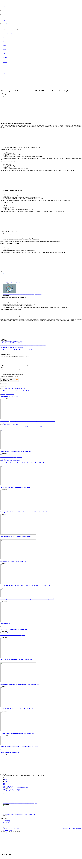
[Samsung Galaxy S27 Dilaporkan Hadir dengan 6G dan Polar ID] (18, 449)
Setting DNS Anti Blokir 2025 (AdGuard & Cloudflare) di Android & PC (17, 787)
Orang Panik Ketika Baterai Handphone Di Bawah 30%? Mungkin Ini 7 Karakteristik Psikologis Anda (26, 585)
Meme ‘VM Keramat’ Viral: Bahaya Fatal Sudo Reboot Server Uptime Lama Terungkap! (20, 803)
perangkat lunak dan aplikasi (49, 828)
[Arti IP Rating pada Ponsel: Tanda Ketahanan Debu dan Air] (18, 485)
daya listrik (11, 828)
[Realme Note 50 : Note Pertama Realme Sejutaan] (4, 632)
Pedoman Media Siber (7, 824)
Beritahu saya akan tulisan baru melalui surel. (10, 376)
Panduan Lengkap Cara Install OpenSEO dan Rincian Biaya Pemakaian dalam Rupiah (19, 814)
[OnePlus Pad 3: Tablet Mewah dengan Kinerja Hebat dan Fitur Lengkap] (18, 706)
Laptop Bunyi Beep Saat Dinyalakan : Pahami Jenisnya (14, 629)
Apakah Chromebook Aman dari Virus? (10, 752)
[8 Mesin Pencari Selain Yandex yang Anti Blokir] (12, 789)
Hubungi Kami (6, 822)
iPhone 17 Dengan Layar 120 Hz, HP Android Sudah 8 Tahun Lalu (17, 733)
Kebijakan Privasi (6, 820)
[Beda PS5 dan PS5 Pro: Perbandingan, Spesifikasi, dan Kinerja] (12, 388)
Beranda (2, 87)
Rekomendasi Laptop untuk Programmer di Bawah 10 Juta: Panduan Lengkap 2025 (21, 426)
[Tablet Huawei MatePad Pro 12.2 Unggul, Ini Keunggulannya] (18, 534)
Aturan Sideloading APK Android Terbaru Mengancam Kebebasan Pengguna (17, 282)
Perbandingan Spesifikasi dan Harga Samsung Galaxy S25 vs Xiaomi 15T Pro (19, 684)
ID (7, 826)
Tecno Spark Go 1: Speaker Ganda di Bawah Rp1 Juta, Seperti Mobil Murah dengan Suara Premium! (25, 512)
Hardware (5, 41)
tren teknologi (8, 830)
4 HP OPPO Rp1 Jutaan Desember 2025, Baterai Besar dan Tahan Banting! (19, 746)
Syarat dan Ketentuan (7, 821)
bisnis (7, 828)
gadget (23, 828)
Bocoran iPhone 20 (5, 623)
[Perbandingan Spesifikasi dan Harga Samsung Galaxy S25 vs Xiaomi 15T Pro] (18, 681)
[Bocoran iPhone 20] (18, 621)
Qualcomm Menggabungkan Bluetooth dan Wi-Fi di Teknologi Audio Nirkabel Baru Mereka (23, 462)
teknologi (71, 828)
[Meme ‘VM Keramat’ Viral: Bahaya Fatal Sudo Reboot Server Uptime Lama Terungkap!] (9, 802)
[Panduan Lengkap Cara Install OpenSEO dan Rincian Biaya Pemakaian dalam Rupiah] (9, 813)
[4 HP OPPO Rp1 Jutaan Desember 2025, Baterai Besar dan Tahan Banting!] (7, 744)
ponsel (60, 828)
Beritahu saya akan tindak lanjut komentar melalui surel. (12, 374)
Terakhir (4, 784)
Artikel (4, 53)
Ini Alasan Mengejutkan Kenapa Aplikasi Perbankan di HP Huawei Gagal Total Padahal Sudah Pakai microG (27, 421)
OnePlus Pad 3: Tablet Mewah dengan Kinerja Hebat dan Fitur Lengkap (18, 708)
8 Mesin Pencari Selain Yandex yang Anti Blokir (12, 790)
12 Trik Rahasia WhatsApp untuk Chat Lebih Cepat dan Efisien (16, 659)
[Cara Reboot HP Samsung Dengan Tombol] (5, 454)
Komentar (2, 352)
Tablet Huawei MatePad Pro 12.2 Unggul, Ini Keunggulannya (15, 536)
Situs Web (2, 371)
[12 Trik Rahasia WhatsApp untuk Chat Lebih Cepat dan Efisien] (18, 657)
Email (1, 369)
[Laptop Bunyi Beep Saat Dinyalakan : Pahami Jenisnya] (7, 626)
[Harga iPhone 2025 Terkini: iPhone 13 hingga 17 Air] (18, 558)
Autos (1, 828)
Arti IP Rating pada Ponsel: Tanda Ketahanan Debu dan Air (15, 487)
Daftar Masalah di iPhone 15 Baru (9, 396)
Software (4, 45)
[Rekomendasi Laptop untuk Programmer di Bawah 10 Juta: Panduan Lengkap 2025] (9, 424)
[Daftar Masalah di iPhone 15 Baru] (7, 394)
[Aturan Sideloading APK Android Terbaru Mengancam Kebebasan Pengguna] (9, 281)
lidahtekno (40, 828)
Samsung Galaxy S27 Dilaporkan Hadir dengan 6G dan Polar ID (16, 451)
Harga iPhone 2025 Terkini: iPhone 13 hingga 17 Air (13, 561)
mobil (43, 828)
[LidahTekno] (6, 25)
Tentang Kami (5, 823)
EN (5, 826)
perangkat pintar (56, 828)
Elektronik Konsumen (18, 828)
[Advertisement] (41, 83)
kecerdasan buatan (35, 828)
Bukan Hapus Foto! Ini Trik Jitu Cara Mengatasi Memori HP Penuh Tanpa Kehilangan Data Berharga (22, 294)
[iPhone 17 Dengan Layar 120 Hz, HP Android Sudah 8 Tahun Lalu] (18, 731)
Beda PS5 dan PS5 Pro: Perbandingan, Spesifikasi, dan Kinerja (16, 390)
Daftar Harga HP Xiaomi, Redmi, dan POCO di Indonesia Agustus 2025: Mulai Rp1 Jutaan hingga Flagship (27, 599)
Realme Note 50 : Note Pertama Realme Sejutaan (12, 635)
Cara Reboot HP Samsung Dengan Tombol (11, 457)
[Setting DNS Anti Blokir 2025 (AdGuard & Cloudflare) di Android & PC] (8, 786)
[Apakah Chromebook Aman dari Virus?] (8, 750)
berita (4, 828)
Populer (4, 783)
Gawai (4, 37)
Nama (1, 367)
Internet (4, 49)
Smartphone (65, 828)
